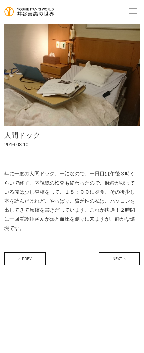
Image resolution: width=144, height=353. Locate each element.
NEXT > (119, 258)
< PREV (25, 258)
